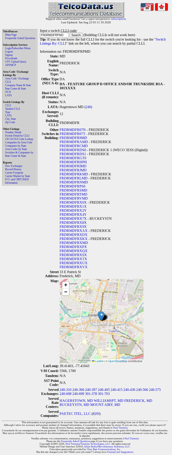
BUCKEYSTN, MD (74, 405)
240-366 (78, 390)
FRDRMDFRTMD (73, 194)
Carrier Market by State (17, 176)
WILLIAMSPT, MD (108, 401)
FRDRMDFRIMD (73, 166)
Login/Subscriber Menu (17, 48)
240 (88, 107)
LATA (8, 95)
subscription (118, 18)
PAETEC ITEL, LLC (75, 414)
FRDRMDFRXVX (74, 267)
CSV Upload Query (15, 61)
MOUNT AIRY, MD (105, 405)
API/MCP (10, 65)
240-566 (142, 390)
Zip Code (10, 122)
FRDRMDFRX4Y (73, 214)
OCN (8, 92)
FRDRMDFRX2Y (73, 210)
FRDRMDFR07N (73, 130)
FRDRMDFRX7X (73, 218)
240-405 (104, 390)
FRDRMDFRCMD (74, 146)
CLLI (8, 81)
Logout (9, 51)
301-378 (91, 394)
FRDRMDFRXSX (73, 255)
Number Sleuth (13, 132)
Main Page (11, 34)
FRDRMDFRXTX (73, 259)
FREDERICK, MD (138, 401)
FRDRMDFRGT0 (73, 158)
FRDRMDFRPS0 (72, 186)
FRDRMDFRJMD (73, 170)
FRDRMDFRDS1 (73, 154)
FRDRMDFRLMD (74, 178)
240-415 (117, 390)
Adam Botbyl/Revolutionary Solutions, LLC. (107, 446)
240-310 (65, 390)
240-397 (91, 390)
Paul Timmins (120, 427)
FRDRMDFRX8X (73, 222)
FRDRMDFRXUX (74, 263)
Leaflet (99, 361)
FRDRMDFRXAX (74, 231)
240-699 (78, 394)
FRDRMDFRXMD (74, 243)
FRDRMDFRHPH (73, 162)
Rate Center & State (15, 88)
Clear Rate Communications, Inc (103, 449)
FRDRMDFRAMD (74, 142)
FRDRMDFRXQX (74, 251)
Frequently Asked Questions (20, 38)
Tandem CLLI (12, 108)
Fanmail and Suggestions (120, 452)
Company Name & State (18, 85)
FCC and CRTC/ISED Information (17, 181)
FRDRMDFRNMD (74, 182)
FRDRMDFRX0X (73, 202)
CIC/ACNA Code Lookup (19, 139)
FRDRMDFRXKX (74, 239)
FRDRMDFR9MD (73, 138)
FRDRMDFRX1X (73, 206)
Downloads (11, 58)
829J (96, 414)
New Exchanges (13, 166)
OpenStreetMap (117, 361)
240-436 (129, 390)
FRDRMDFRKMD (74, 174)
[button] (101, 316)
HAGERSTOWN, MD (76, 401)
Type (7, 112)
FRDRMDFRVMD (74, 198)
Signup (9, 55)
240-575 (155, 390)
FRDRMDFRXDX (74, 235)
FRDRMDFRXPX (73, 247)
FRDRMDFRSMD (73, 190)
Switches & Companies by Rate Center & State (19, 154)
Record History (13, 169)
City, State (10, 118)
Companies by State (15, 145)
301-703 (104, 394)
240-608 (65, 394)
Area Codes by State (16, 149)
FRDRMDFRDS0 (73, 150)
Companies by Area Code (18, 142)
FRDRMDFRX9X (73, 227)
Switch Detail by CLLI (17, 135)
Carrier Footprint (14, 172)
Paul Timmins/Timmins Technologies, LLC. (88, 443)
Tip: (43, 39)
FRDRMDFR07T (72, 134)
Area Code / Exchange (17, 78)
